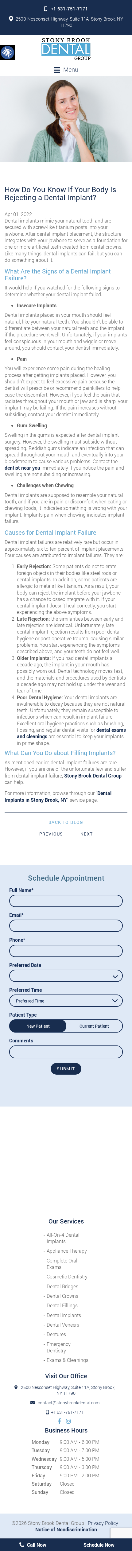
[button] (7, 52)
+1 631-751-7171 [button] (69, 9)
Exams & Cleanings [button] (67, 1360)
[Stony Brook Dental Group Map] (66, 1162)
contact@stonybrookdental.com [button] (68, 1403)
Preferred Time (25, 990)
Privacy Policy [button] (103, 1523)
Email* (16, 915)
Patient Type (23, 1014)
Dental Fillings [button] (62, 1305)
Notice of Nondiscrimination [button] (66, 1529)
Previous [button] (51, 834)
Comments (21, 1040)
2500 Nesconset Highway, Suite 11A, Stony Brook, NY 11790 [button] (69, 22)
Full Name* (21, 890)
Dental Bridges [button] (62, 1286)
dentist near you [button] (22, 467)
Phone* (17, 939)
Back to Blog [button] (66, 822)
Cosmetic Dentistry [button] (67, 1276)
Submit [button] (66, 1069)
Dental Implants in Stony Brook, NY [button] (58, 796)
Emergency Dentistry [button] (59, 1347)
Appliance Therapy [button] (67, 1250)
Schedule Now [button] (99, 1544)
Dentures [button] (56, 1334)
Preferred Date (25, 965)
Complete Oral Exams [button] (62, 1263)
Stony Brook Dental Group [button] (93, 775)
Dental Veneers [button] (63, 1324)
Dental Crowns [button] (62, 1296)
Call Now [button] (36, 1544)
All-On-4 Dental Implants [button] (63, 1237)
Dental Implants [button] (64, 1315)
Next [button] (86, 834)
